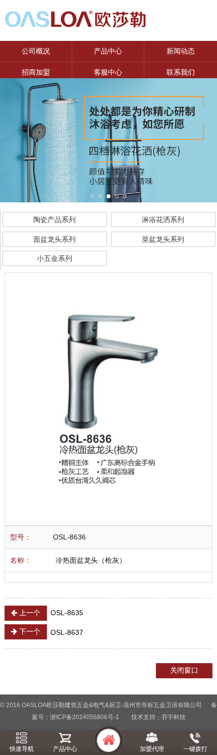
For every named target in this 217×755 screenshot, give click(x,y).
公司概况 (36, 51)
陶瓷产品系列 (54, 219)
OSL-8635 (50, 613)
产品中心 (108, 51)
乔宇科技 (173, 717)
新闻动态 (181, 51)
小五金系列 (54, 258)
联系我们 (181, 72)
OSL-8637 (50, 631)
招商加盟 (36, 72)
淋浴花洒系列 (163, 219)
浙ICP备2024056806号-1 (84, 717)
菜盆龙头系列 (163, 239)
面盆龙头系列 (54, 239)
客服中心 (108, 72)
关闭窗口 (184, 670)
